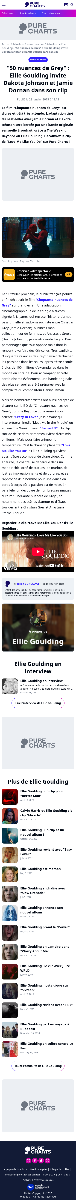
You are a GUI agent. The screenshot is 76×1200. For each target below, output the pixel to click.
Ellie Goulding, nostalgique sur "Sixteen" (44, 987)
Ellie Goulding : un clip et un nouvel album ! (42, 832)
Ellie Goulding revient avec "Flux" (46, 1005)
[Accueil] (35, 5)
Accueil (6, 44)
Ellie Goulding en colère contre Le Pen (46, 1045)
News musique (35, 44)
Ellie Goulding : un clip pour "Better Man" (41, 793)
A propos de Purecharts (15, 1169)
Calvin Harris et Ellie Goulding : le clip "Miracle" (46, 812)
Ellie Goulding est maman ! (41, 869)
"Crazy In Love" (26, 417)
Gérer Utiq (63, 1174)
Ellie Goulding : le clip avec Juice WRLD (45, 968)
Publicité (26, 1179)
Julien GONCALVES (28, 583)
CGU (45, 1174)
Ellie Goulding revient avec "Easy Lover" (46, 851)
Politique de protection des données (22, 1174)
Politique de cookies (59, 1169)
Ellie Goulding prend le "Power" (45, 927)
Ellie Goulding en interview (41, 681)
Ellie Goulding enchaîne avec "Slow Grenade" (42, 890)
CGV (53, 1174)
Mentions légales (38, 1169)
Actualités (18, 44)
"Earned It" (49, 428)
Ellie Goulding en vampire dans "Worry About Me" (44, 948)
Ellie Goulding (38, 641)
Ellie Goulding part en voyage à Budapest (44, 1026)
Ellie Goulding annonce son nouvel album (41, 910)
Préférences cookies (44, 1179)
